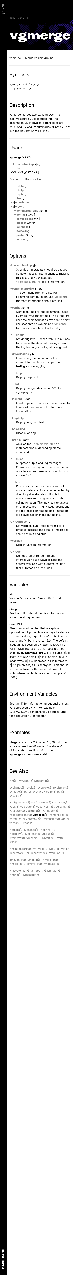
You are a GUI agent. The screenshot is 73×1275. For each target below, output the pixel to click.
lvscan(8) (15, 842)
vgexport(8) (17, 810)
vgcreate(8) (27, 806)
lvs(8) (60, 838)
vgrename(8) (51, 819)
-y (12, 206)
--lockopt (20, 223)
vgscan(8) (15, 823)
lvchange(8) (32, 829)
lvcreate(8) (16, 829)
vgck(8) (14, 806)
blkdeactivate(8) (37, 853)
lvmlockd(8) (42, 407)
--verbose (22, 202)
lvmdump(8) (56, 853)
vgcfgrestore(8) (41, 802)
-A (13, 164)
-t (12, 198)
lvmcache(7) (31, 874)
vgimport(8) (50, 810)
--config (19, 214)
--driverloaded (23, 218)
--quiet (20, 194)
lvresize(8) (49, 838)
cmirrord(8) (34, 864)
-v (12, 202)
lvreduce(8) (48, 834)
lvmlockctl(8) (17, 864)
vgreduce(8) (17, 819)
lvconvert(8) (48, 829)
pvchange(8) (17, 787)
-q (12, 194)
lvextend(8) (32, 834)
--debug (20, 186)
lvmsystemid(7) (19, 870)
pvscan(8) (15, 795)
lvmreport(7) (38, 870)
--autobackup (24, 164)
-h (12, 190)
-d (12, 186)
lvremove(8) (17, 838)
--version (20, 239)
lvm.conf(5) (61, 296)
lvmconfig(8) (42, 780)
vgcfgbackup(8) (26, 281)
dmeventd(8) (17, 859)
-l (12, 168)
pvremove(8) (32, 791)
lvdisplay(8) (16, 834)
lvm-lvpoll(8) (40, 849)
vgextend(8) (34, 810)
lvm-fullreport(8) (20, 849)
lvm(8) (47, 598)
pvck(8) (31, 787)
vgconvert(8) (44, 806)
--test (18, 198)
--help (19, 190)
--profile (19, 235)
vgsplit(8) (29, 823)
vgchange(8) (60, 802)
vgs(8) (65, 819)
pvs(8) (61, 791)
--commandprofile (26, 210)
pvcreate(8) (44, 787)
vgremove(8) (34, 819)
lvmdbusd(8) (51, 864)
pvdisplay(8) (61, 787)
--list (17, 168)
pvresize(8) (49, 791)
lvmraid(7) (53, 870)
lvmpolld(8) (34, 859)
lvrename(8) (33, 838)
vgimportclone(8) (20, 814)
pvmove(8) (16, 791)
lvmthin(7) (15, 874)
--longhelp (21, 227)
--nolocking (21, 231)
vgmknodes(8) (58, 814)
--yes (18, 206)
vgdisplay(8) (62, 806)
